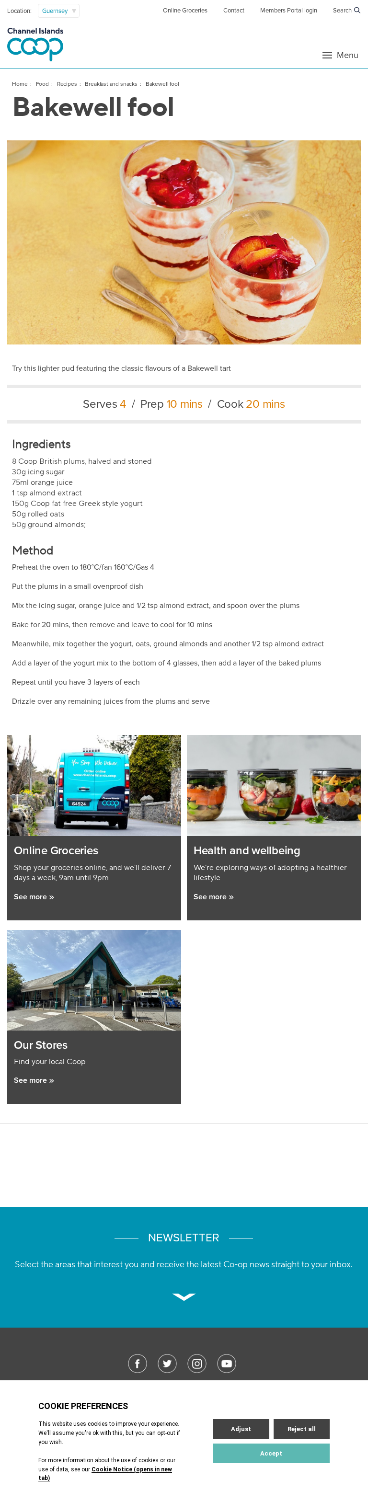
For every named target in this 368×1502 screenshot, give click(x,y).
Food (42, 83)
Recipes (67, 83)
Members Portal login (288, 10)
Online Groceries (185, 10)
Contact (233, 10)
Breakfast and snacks (111, 83)
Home (19, 83)
